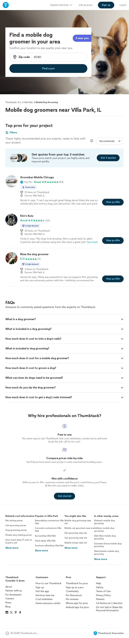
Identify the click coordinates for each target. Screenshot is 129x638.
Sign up (40, 587)
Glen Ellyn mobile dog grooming (105, 537)
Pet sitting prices (14, 520)
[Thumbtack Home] (5, 5)
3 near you (82, 38)
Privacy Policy (103, 595)
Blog (7, 606)
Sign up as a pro (75, 587)
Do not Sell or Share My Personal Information (109, 609)
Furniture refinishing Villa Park (49, 545)
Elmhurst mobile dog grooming (104, 522)
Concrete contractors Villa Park (48, 529)
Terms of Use (103, 591)
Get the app (42, 591)
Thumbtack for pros (77, 583)
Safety (99, 587)
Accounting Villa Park (45, 536)
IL (20, 102)
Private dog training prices (18, 535)
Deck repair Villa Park (45, 541)
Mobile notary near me (75, 543)
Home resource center (48, 603)
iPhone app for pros (77, 603)
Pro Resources (74, 595)
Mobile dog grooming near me (77, 522)
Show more (11, 547)
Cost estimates (44, 599)
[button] (26, 182)
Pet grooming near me (75, 533)
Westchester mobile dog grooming (106, 552)
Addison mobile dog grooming (104, 529)
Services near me (45, 595)
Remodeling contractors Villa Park (49, 522)
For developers (13, 594)
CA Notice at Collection (109, 603)
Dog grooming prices (16, 530)
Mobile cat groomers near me (79, 528)
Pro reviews (72, 599)
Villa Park (28, 102)
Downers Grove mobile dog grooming (107, 545)
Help (98, 583)
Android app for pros (77, 607)
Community (72, 591)
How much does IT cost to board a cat (18, 541)
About (8, 586)
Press (8, 602)
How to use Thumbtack (48, 583)
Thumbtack (10, 102)
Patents (100, 599)
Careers (9, 598)
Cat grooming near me (75, 538)
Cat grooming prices (15, 525)
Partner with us (13, 590)
